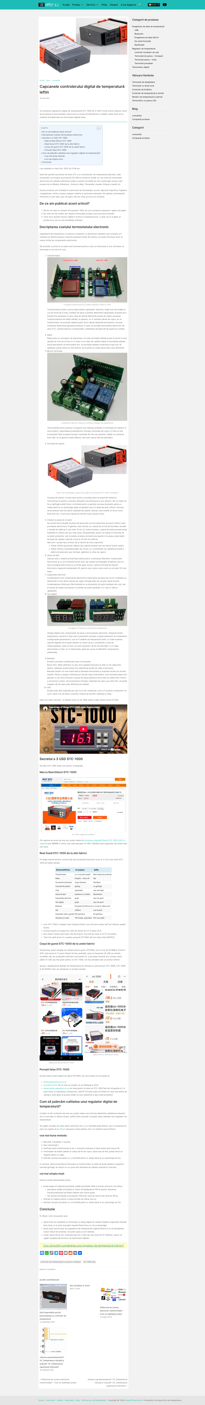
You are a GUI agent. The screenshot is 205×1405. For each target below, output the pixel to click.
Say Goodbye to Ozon (80, 1285)
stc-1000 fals (89, 1262)
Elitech (62, 1129)
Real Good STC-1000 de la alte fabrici (62, 144)
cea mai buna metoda (55, 156)
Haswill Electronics (133, 1400)
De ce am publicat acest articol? (57, 132)
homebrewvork (50, 1085)
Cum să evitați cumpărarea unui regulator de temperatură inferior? (83, 1245)
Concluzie (46, 162)
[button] (97, 128)
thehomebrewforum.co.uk (54, 1082)
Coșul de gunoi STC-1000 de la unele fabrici (65, 147)
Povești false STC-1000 (55, 150)
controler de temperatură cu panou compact (61, 1262)
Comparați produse (141, 119)
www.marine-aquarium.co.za (56, 1088)
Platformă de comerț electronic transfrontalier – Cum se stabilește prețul (112, 1310)
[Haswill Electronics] (49, 5)
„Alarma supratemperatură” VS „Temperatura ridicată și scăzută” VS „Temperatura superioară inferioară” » (107, 1382)
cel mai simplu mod (54, 159)
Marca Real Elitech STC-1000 (58, 141)
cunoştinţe (51, 1269)
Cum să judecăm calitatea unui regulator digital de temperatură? (71, 153)
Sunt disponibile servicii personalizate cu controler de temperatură (53, 1315)
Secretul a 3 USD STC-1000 (54, 138)
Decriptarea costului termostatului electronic (62, 135)
